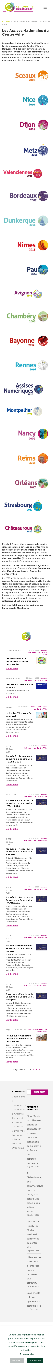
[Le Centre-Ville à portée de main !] (41, 714)
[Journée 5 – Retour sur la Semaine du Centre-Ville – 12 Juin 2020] (41, 757)
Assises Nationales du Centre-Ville (37, 652)
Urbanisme (18, 1148)
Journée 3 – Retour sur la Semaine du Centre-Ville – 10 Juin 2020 (19, 852)
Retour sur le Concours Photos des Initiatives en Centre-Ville (19, 1038)
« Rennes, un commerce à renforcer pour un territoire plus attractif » (34, 1270)
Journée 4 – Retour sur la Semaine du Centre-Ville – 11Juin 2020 (19, 803)
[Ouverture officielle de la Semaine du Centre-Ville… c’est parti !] (41, 995)
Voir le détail (12, 668)
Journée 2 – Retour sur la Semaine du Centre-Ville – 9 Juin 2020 (19, 900)
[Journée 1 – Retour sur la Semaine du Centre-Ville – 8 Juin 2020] (41, 947)
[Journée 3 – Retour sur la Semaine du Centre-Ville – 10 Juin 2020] (41, 850)
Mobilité (16, 1143)
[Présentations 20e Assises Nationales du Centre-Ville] (41, 660)
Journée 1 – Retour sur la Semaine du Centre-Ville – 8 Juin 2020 (19, 948)
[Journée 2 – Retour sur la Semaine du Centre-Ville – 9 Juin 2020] (41, 899)
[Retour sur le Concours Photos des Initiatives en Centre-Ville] (41, 1037)
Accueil (6, 21)
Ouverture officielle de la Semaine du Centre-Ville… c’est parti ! (20, 997)
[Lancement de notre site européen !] (41, 686)
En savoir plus (27, 1354)
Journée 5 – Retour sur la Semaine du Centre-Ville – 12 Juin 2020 (19, 759)
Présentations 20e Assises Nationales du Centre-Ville (17, 661)
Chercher (39, 1092)
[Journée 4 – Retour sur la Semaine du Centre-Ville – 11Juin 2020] (41, 802)
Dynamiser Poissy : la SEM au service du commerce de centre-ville (33, 1234)
